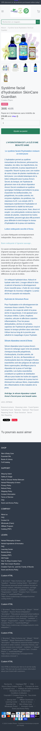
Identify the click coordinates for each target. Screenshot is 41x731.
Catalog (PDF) (6, 529)
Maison (3, 28)
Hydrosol (25, 410)
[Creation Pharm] (20, 11)
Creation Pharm (7, 100)
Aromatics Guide (27, 706)
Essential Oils (6, 456)
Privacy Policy (6, 485)
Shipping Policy (6, 491)
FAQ (2, 500)
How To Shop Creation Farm (11, 561)
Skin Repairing (6, 415)
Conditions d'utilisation (19, 693)
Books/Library (6, 552)
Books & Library (7, 459)
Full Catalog (5, 462)
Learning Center (7, 549)
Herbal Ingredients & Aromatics (12, 543)
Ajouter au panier (20, 131)
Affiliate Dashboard (26, 700)
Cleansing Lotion (21, 407)
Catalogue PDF (21, 684)
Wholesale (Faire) (7, 523)
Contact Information (8, 494)
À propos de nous (32, 686)
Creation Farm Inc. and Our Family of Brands (17, 567)
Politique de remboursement (28, 688)
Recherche (8, 684)
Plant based (34, 410)
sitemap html (11, 700)
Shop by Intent (6, 474)
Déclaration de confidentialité (20, 691)
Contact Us (5, 520)
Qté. (2, 118)
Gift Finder (5, 558)
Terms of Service (7, 497)
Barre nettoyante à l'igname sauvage (16, 243)
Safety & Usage (6, 477)
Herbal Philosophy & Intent (10, 482)
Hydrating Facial (7, 410)
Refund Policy (6, 488)
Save (15, 420)
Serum (29, 412)
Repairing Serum (7, 412)
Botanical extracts (7, 407)
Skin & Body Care (7, 453)
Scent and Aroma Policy (9, 503)
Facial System (33, 407)
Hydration (17, 410)
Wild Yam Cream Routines (10, 564)
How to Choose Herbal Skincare (12, 480)
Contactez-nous (9, 688)
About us (4, 514)
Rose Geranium (20, 412)
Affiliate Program (7, 526)
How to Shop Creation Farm (12, 686)
